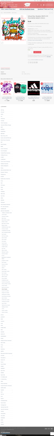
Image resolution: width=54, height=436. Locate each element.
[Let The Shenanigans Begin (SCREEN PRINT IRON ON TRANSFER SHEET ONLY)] (20, 88)
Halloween (3, 202)
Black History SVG (4, 135)
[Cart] (43, 5)
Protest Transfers (4, 285)
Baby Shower (4, 218)
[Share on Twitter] (31, 62)
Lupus (2, 323)
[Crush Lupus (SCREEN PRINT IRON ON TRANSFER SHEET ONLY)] (7, 88)
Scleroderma (3, 357)
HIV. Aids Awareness (4, 206)
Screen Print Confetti (5, 290)
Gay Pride (2, 196)
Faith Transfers (4, 239)
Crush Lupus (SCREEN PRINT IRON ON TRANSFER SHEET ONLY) (7, 98)
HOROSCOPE (3, 208)
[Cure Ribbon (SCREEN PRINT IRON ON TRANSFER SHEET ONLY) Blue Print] (47, 88)
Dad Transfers (4, 234)
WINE (2, 420)
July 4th (3, 255)
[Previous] (1, 92)
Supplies (44, 0)
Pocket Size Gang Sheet (6, 282)
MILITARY (2, 332)
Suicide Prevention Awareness (6, 385)
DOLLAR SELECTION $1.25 (6, 170)
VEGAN (2, 411)
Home (2, 12)
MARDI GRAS (3, 327)
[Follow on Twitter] (52, 0)
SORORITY (3, 368)
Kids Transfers (4, 262)
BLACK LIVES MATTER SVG (6, 138)
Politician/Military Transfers (6, 283)
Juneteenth (3, 317)
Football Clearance (5, 244)
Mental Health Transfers (5, 271)
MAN (2, 325)
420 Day (2, 110)
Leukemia (2, 321)
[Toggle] (12, 165)
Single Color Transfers (5, 292)
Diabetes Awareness (4, 163)
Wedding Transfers (5, 306)
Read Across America (5, 287)
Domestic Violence (4, 172)
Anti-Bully (2, 120)
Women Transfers (5, 310)
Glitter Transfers (4, 250)
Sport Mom (3, 370)
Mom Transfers (4, 273)
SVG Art (2, 394)
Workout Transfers (5, 312)
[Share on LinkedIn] (37, 62)
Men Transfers (4, 269)
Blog (12, 5)
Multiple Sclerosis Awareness (6, 340)
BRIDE (2, 146)
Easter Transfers (4, 237)
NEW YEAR (3, 342)
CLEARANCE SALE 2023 (6, 230)
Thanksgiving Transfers (5, 301)
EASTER (2, 176)
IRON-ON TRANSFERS (7, 12)
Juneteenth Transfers (5, 260)
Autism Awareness (4, 122)
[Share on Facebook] (29, 62)
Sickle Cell (3, 359)
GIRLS (2, 198)
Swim (2, 396)
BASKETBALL (3, 131)
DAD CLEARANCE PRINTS (6, 232)
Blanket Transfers (4, 225)
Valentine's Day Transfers (6, 305)
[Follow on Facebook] (50, 0)
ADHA (2, 114)
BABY (2, 127)
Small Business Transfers (6, 294)
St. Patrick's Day (3, 379)
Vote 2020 (3, 415)
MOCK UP (3, 334)
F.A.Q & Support (13, 6)
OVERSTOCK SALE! (5, 280)
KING (2, 319)
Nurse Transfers (4, 278)
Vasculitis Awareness (4, 409)
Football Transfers (4, 246)
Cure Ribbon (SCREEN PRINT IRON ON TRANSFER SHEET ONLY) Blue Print (47, 98)
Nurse (2, 344)
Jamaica (2, 314)
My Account (4, 6)
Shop (35, 0)
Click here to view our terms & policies (35, 40)
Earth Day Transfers (5, 236)
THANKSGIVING (4, 400)
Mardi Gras (4, 266)
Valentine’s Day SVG (4, 407)
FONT (2, 189)
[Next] (53, 92)
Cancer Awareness (4, 148)
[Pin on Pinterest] (35, 62)
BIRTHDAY (3, 133)
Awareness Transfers (5, 216)
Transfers (41, 0)
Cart (10, 427)
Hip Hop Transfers (5, 253)
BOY (1, 142)
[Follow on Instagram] (51, 0)
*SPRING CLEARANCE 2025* (7, 212)
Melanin (3, 267)
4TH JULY (2, 112)
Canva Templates (4, 150)
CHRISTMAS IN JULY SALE (6, 227)
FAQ (48, 0)
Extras (2, 180)
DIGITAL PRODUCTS (4, 165)
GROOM (2, 200)
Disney (2, 168)
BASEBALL (3, 129)
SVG (37, 0)
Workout (2, 424)
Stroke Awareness (4, 383)
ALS (1, 116)
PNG (2, 347)
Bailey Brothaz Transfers (6, 220)
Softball (2, 366)
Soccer (2, 362)
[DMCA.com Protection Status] (3, 435)
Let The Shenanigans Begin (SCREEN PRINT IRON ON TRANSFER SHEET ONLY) (20, 98)
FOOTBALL (3, 191)
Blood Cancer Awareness (5, 140)
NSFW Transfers (4, 276)
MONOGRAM (3, 336)
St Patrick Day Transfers (5, 299)
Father (2, 187)
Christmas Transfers (5, 228)
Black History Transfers (5, 223)
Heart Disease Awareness (5, 204)
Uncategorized (3, 405)
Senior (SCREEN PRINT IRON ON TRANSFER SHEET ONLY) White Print (33, 98)
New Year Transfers (5, 274)
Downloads (13, 427)
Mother (2, 338)
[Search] (37, 5)
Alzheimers (3, 118)
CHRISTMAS (3, 159)
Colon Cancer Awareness (5, 161)
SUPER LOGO (3, 387)
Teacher (2, 398)
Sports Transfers (4, 298)
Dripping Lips (3, 174)
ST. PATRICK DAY (4, 377)
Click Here (49, 56)
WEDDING (3, 417)
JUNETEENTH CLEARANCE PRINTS (6, 258)
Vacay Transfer (4, 303)
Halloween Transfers (5, 252)
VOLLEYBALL (3, 413)
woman (2, 422)
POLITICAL (3, 349)
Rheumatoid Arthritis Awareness (6, 353)
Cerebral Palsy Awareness (5, 153)
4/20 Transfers (4, 214)
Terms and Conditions (21, 427)
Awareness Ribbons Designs (6, 125)
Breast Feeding (3, 144)
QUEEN (2, 351)
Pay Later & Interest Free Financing (7, 3)
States (2, 381)
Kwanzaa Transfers (5, 264)
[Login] (41, 5)
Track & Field (3, 402)
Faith (1, 183)
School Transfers (14, 12)
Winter (3, 308)
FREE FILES (3, 193)
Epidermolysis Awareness (5, 178)
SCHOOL (2, 355)
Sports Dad (3, 375)
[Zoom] (2, 43)
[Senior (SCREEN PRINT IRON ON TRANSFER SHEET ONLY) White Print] (34, 88)
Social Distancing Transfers (6, 296)
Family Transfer (4, 243)
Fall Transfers (4, 241)
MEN (2, 329)
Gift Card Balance (6, 5)
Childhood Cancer (4, 155)
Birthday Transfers (5, 221)
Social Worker (3, 364)
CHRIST (2, 157)
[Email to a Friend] (33, 62)
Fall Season (3, 185)
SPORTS (2, 372)
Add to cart (37, 52)
